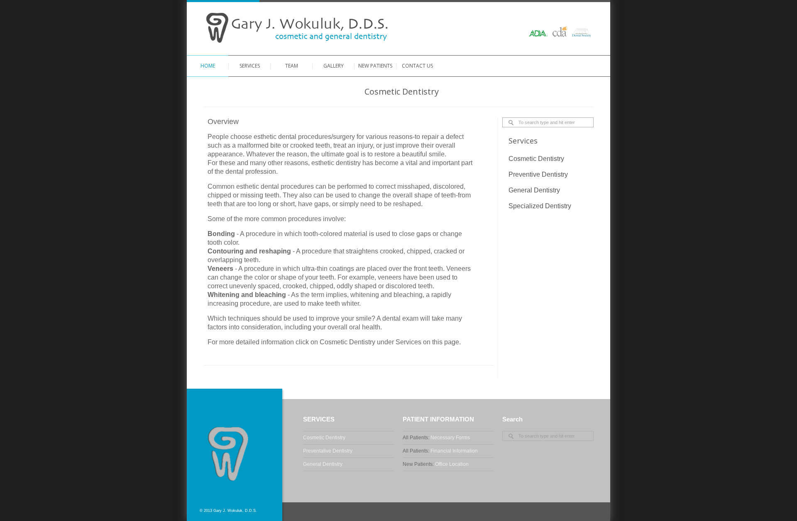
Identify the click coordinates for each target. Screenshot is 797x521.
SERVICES (250, 65)
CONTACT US (417, 65)
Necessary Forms (450, 438)
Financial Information (454, 451)
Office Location (452, 464)
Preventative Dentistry (327, 451)
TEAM (291, 65)
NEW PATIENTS (375, 65)
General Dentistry (322, 464)
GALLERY (333, 65)
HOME (207, 65)
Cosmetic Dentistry (324, 438)
